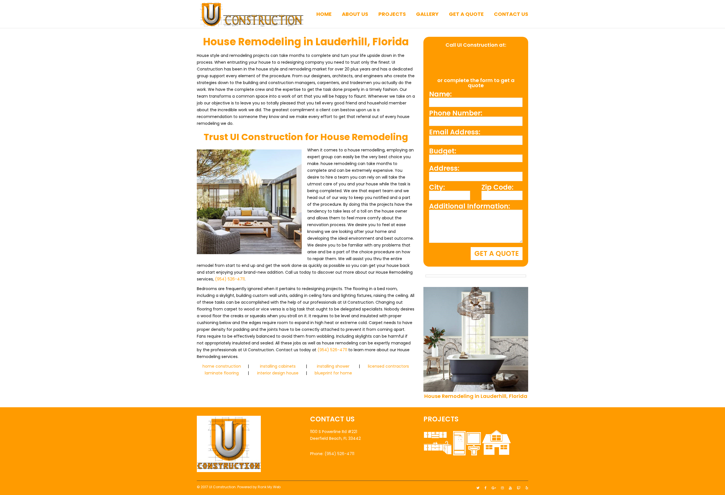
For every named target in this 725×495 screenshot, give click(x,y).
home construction (221, 366)
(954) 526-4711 (230, 279)
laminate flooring (222, 373)
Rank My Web (269, 487)
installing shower (333, 366)
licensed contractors (388, 366)
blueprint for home (333, 373)
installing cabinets (278, 366)
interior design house (277, 373)
